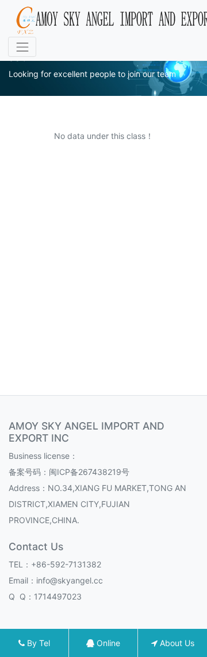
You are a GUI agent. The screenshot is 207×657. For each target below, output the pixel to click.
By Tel (37, 643)
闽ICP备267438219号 (89, 472)
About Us (176, 643)
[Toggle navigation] (22, 47)
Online (107, 643)
